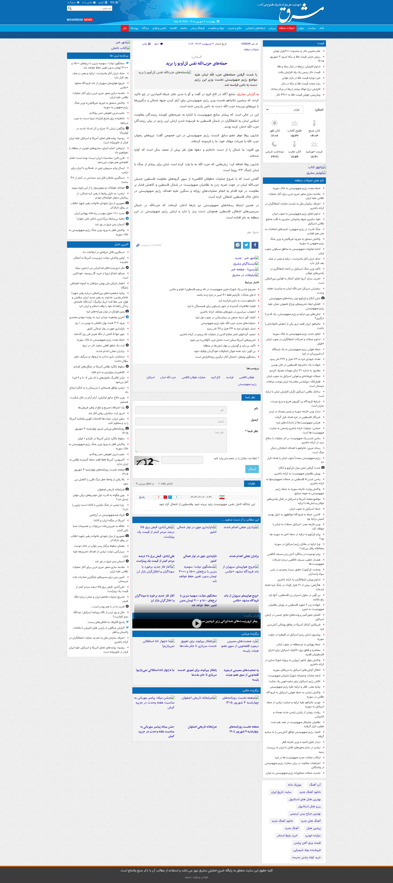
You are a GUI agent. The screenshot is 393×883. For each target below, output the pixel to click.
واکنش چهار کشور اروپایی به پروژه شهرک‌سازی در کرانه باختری (294, 662)
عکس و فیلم (159, 28)
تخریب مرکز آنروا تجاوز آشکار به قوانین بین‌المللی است (294, 280)
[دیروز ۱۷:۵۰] (154, 578)
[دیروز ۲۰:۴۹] (239, 578)
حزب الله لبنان (168, 377)
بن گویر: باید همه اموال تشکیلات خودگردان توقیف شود (225, 351)
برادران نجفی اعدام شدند (244, 556)
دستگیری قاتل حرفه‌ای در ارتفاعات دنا (104, 252)
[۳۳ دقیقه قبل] (196, 538)
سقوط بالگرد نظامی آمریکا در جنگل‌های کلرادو (99, 366)
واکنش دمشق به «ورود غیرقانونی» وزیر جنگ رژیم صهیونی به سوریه (297, 241)
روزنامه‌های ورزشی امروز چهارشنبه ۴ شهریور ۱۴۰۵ (101, 431)
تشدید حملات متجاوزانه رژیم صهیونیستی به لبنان (293, 773)
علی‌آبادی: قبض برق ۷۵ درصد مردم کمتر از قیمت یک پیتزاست (155, 559)
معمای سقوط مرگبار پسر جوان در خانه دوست (99, 546)
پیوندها (134, 28)
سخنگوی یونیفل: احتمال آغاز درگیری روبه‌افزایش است (225, 357)
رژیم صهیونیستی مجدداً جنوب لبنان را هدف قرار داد (295, 460)
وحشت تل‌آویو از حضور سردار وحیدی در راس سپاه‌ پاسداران (297, 571)
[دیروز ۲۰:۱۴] (196, 578)
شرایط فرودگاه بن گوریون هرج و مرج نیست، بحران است (297, 403)
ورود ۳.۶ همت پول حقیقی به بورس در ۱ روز (100, 323)
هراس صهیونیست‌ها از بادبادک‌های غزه (298, 422)
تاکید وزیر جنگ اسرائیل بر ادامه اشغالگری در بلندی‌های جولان (297, 271)
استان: (319, 109)
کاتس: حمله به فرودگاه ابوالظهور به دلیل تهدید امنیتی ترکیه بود (296, 516)
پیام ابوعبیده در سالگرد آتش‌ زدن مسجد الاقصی (293, 554)
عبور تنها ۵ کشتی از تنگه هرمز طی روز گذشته (99, 334)
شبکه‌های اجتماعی (255, 28)
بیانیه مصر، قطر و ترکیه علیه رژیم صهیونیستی (295, 687)
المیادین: (196, 57)
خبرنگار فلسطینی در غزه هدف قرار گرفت (297, 417)
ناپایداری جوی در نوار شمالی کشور (200, 559)
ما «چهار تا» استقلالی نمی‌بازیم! (155, 670)
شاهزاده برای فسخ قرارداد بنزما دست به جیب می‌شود (100, 120)
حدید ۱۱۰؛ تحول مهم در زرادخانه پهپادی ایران (99, 213)
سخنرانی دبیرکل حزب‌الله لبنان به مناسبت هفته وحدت (295, 290)
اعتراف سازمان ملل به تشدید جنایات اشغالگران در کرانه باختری (294, 206)
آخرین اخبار (121, 244)
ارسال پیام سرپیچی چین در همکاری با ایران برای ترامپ (99, 170)
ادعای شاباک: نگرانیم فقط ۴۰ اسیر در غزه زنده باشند (226, 295)
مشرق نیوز (292, 11)
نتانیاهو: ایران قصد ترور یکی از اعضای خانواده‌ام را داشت (294, 326)
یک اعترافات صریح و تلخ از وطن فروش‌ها (101, 407)
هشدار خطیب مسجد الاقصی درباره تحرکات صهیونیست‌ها (298, 562)
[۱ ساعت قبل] (239, 709)
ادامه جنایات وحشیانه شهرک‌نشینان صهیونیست (294, 675)
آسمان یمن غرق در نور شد (110, 224)
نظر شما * (251, 431)
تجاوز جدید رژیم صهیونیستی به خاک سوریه (296, 334)
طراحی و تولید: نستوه (196, 877)
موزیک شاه (294, 784)
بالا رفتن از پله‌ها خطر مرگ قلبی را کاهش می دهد (101, 481)
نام (256, 408)
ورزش (272, 28)
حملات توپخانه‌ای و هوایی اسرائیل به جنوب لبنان (293, 376)
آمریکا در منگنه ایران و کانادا (109, 520)
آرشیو (101, 2)
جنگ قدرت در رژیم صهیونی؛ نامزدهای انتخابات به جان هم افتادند (294, 231)
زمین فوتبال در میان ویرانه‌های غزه (105, 311)
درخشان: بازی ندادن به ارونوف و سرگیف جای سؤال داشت (101, 358)
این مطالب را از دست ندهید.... (240, 519)
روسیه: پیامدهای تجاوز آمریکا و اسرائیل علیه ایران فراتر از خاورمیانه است (98, 140)
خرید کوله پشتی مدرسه (306, 857)
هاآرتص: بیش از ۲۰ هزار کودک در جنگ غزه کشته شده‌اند (294, 587)
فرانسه (229, 377)
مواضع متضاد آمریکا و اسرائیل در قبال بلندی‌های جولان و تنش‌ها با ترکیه (295, 501)
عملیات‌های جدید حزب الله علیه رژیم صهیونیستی (228, 323)
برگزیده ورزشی (250, 633)
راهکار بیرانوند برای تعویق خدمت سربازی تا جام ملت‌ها (197, 673)
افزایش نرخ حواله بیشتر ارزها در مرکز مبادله (295, 89)
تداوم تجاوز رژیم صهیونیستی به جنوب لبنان (296, 214)
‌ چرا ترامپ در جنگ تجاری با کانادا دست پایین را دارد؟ (100, 507)
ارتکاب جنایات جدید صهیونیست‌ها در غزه (297, 757)
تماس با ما (87, 2)
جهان (301, 28)
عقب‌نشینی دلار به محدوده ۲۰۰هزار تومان (296, 51)
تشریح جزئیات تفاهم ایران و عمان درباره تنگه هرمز (101, 599)
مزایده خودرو (313, 835)
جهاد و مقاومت (216, 28)
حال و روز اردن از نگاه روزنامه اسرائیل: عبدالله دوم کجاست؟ (100, 614)
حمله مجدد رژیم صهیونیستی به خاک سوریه (296, 188)
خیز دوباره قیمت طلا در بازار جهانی (301, 78)
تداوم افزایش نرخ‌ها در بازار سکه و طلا (298, 66)
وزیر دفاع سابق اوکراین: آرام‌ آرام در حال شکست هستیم (99, 399)
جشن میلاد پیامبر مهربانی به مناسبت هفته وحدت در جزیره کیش (156, 731)
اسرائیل (150, 377)
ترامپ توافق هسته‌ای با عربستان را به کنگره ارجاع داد (99, 390)
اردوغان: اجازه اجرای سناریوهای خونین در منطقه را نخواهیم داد (98, 150)
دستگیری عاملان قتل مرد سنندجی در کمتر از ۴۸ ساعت (99, 180)
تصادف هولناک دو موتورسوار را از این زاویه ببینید (98, 188)
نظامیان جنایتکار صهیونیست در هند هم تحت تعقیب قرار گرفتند (297, 724)
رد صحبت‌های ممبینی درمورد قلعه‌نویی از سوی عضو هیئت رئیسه (241, 675)
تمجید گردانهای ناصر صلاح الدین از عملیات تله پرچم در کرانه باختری (218, 334)
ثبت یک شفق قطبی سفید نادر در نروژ (103, 345)
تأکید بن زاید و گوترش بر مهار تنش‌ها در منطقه (229, 346)
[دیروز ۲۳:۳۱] (154, 538)
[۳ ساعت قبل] (196, 709)
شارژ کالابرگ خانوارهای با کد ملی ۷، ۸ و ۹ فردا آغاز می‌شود (100, 380)
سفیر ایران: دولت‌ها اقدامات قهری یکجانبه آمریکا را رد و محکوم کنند (99, 421)
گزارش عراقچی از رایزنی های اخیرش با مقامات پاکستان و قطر (100, 630)
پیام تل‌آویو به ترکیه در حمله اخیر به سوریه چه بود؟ (297, 536)
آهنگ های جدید (311, 821)
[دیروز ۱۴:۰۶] (154, 652)
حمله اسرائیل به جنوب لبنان (304, 509)
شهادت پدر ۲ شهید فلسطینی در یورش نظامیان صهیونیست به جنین (296, 607)
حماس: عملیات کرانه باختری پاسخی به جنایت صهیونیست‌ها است (297, 430)
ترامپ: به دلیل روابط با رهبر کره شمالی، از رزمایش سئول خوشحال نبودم (102, 195)
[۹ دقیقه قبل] (196, 623)
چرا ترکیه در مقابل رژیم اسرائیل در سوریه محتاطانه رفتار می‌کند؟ (299, 546)
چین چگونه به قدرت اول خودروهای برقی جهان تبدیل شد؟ (100, 497)
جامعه (183, 28)
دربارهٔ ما (72, 2)
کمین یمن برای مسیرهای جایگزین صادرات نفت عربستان (100, 579)
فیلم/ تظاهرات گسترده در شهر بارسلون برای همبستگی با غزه (221, 306)
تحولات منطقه (287, 28)
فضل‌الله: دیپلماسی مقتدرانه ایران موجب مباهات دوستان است (295, 384)
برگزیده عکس (250, 690)
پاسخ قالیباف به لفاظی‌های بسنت (106, 622)
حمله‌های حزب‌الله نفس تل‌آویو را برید (196, 63)
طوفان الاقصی (246, 377)
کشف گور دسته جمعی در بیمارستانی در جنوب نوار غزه (226, 317)
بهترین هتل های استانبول (305, 799)
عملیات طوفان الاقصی (193, 377)
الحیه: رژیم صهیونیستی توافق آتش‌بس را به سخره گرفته (294, 734)
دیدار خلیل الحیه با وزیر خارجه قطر (301, 742)
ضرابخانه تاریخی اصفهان (202, 726)
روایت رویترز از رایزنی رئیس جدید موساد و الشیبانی (298, 714)
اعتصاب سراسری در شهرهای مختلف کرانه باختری (228, 312)
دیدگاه (145, 28)
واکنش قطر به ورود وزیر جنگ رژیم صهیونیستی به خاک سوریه (98, 232)
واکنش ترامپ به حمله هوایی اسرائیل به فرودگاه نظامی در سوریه (295, 694)
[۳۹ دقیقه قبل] (239, 538)
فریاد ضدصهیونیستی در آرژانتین (107, 515)
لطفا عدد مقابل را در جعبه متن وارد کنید (236, 458)
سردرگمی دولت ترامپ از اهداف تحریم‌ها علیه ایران (100, 553)
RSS (112, 2)
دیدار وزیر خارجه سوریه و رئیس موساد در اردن (294, 411)
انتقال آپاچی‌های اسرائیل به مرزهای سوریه (296, 670)
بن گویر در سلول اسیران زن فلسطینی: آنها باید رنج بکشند (296, 597)
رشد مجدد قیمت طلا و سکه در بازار (300, 83)
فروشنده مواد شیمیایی (307, 850)
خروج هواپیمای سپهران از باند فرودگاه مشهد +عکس (241, 598)
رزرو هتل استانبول (309, 806)
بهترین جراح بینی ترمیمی (305, 813)
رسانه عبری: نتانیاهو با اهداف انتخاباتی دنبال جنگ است (297, 450)
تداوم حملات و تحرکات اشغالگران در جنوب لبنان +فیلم (295, 341)
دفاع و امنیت (235, 28)
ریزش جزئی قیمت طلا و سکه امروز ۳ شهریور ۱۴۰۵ (297, 59)
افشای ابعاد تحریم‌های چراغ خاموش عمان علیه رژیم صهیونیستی (296, 306)
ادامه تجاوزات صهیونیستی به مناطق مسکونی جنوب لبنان (294, 251)
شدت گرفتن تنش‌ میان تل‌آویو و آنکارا (299, 468)
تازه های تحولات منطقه (309, 180)
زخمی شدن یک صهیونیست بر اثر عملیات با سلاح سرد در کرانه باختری (295, 440)
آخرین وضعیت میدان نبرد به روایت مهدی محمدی (97, 317)
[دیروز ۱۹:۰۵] (154, 709)
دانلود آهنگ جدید (310, 792)
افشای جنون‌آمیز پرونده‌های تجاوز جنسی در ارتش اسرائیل (294, 617)
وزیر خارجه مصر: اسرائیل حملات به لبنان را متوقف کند (298, 526)
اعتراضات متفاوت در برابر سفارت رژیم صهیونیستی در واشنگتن (294, 765)
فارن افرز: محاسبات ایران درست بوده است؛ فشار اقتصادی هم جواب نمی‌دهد (98, 160)
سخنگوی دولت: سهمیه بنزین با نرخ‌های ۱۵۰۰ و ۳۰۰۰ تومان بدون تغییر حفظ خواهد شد (198, 600)
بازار (125, 28)
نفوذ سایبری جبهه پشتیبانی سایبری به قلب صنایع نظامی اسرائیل (295, 221)
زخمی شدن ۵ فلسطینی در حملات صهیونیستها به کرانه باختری (295, 481)
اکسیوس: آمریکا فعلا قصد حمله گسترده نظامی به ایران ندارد (98, 462)
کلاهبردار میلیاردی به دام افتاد (108, 372)
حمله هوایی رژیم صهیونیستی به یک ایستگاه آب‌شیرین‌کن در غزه (298, 351)
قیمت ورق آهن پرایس (307, 842)
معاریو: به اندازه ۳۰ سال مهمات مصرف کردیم (295, 370)
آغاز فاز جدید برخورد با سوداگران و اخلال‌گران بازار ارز (154, 598)
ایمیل (254, 419)
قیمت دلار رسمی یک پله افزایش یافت (299, 72)
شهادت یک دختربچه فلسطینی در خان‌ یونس (295, 365)
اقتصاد (173, 28)
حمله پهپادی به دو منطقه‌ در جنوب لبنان (298, 644)
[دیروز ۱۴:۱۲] (196, 652)
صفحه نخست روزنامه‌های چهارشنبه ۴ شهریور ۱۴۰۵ (244, 729)
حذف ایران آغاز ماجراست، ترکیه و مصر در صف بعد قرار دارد (296, 261)
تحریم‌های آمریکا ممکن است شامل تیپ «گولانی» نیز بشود (223, 340)
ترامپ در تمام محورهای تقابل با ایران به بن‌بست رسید (295, 749)
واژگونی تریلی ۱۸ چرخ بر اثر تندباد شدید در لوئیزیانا (102, 130)
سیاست (312, 28)
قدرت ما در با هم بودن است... (107, 607)
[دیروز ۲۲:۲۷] (239, 652)
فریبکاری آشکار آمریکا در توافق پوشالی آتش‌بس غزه (295, 626)
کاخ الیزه (215, 377)
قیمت (320, 43)
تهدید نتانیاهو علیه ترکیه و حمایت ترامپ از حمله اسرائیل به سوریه (295, 704)
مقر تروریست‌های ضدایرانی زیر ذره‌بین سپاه (228, 621)
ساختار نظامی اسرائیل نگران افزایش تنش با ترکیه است (294, 394)
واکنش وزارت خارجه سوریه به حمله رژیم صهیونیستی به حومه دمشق (300, 491)
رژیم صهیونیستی (247, 384)
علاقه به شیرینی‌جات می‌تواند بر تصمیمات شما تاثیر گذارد (100, 528)
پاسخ (142, 497)
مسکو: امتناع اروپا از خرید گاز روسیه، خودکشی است (100, 275)
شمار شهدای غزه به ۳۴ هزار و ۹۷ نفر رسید (231, 328)
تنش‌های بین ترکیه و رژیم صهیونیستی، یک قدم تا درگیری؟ (294, 316)
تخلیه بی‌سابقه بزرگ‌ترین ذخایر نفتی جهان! (101, 219)
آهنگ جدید (292, 828)
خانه (322, 28)
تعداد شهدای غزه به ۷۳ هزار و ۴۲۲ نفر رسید (295, 359)
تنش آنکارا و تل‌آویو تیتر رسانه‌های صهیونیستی (294, 298)
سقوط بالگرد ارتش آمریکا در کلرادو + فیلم (101, 438)
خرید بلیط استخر (287, 835)
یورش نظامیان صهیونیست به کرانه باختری (297, 473)
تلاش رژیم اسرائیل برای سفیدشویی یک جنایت (294, 681)
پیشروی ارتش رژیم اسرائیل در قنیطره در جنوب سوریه (296, 637)
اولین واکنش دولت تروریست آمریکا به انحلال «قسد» (100, 260)
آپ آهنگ (315, 784)
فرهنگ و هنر (197, 28)
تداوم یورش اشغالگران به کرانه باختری (298, 579)
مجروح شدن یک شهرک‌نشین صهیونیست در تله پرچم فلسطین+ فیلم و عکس (212, 289)
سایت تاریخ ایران (281, 792)
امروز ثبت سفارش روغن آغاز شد (106, 413)
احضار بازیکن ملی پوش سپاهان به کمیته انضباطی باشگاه (99, 285)
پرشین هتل (314, 828)
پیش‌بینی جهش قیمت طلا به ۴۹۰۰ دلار (298, 95)
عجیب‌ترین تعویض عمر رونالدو (107, 113)
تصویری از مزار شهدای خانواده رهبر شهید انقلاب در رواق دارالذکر (99, 205)
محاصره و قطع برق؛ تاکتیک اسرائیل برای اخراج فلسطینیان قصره (296, 652)
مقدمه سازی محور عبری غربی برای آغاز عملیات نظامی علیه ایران (296, 196)
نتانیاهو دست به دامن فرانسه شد (237, 301)
